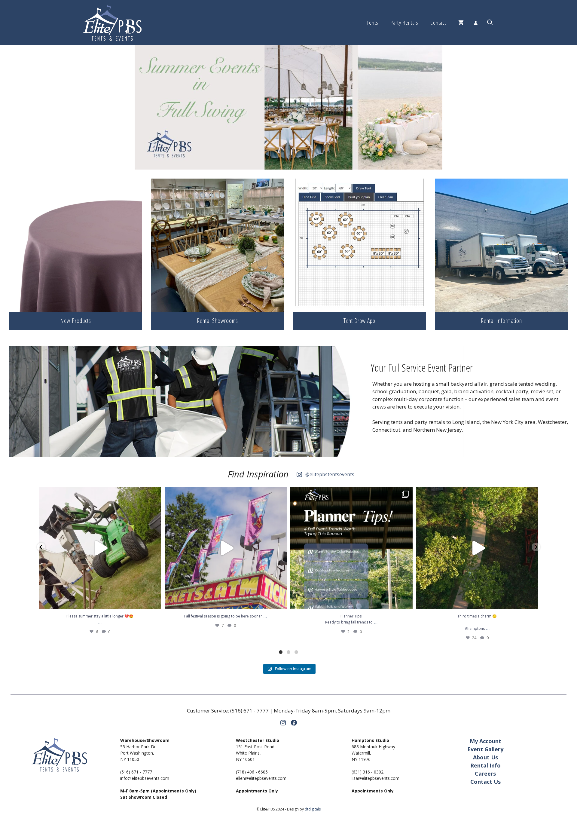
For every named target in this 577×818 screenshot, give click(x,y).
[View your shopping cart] (461, 22)
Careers (485, 773)
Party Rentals (404, 22)
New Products (75, 321)
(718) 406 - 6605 (252, 772)
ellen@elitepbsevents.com (261, 778)
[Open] (100, 548)
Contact (438, 22)
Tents (372, 22)
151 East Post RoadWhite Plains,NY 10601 (255, 753)
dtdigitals (313, 809)
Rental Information (501, 321)
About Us (485, 757)
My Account (485, 741)
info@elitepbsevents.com (144, 778)
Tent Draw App (359, 321)
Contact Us (485, 781)
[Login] (475, 22)
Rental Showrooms (217, 321)
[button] (490, 22)
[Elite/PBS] (112, 22)
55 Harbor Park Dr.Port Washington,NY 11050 (138, 753)
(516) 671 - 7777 (249, 710)
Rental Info (485, 765)
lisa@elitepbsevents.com (375, 778)
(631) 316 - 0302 (367, 772)
